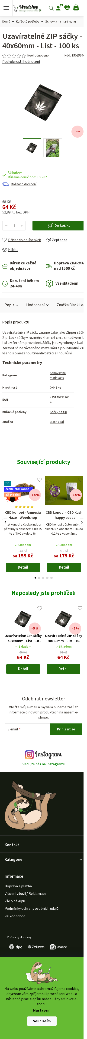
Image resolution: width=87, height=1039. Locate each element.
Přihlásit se (66, 729)
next (82, 522)
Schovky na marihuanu (58, 375)
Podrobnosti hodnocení (21, 61)
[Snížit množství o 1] (6, 225)
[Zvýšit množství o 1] (21, 225)
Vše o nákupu (15, 901)
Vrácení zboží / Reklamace (25, 893)
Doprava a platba (18, 886)
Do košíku (63, 225)
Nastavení (41, 1011)
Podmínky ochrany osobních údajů (31, 908)
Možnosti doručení (23, 184)
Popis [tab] (9, 305)
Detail (23, 567)
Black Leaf (57, 422)
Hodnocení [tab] (35, 305)
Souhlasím (42, 1021)
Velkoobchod (15, 916)
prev (5, 522)
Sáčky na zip (58, 412)
